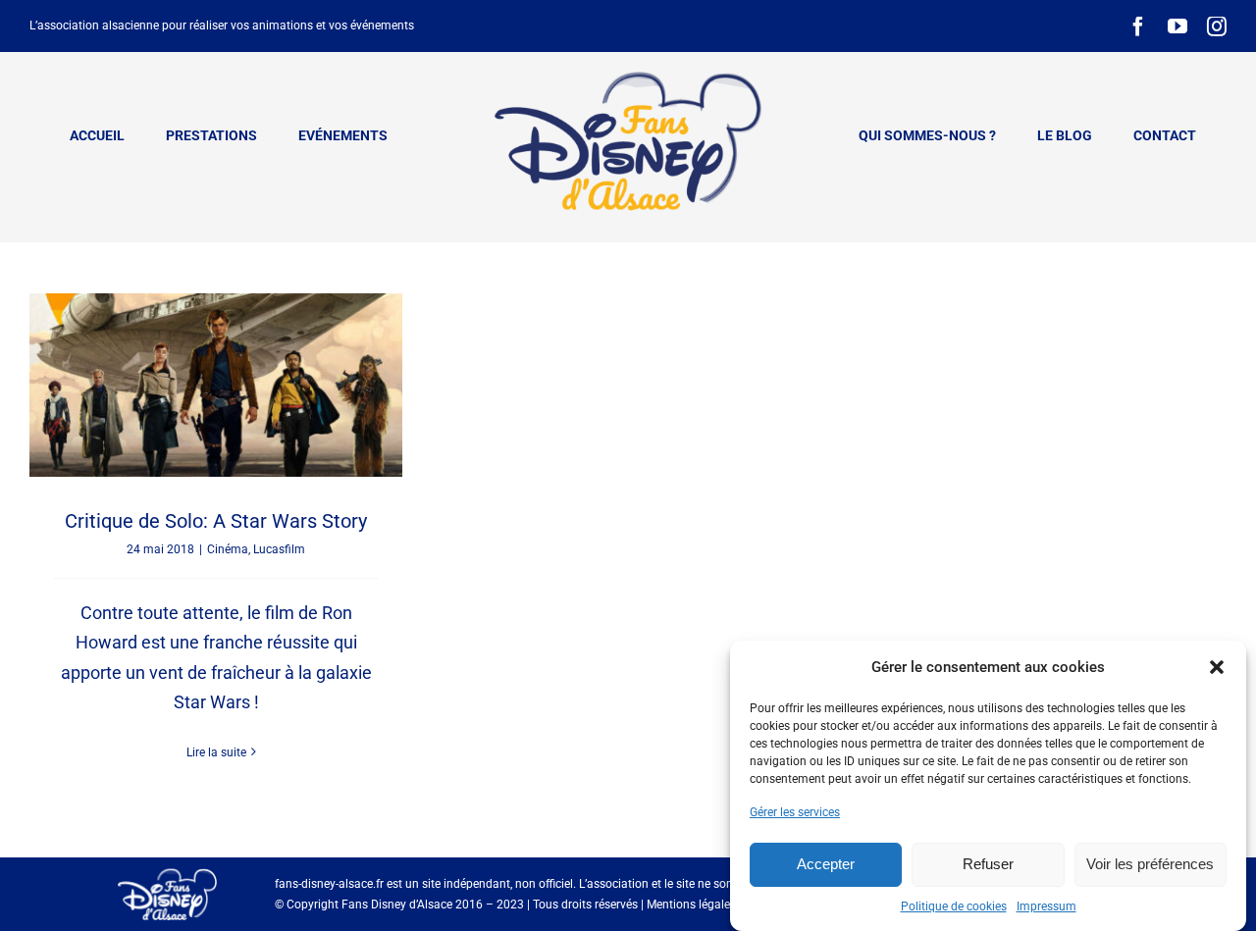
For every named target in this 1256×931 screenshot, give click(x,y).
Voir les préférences (1150, 863)
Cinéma (227, 549)
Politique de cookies (954, 906)
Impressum (1046, 906)
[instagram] (1217, 26)
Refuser (988, 863)
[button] (1217, 667)
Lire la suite (216, 752)
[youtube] (1177, 26)
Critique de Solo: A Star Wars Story (216, 521)
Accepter (826, 863)
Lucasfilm (279, 549)
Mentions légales (691, 904)
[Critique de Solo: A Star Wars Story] (215, 384)
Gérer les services (795, 812)
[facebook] (1138, 26)
